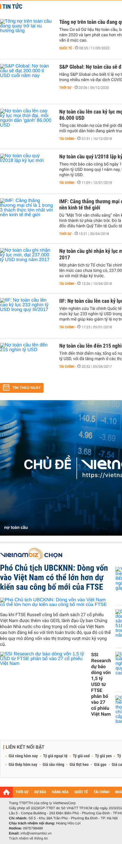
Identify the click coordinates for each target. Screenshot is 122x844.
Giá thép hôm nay (23, 765)
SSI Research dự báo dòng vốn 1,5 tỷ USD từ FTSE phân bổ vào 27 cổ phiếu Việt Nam (101, 684)
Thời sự (65, 88)
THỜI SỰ (22, 792)
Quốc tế (65, 48)
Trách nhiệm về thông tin (28, 838)
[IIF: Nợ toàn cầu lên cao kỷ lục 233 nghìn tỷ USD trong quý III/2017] (26, 316)
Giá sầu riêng (53, 765)
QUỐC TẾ (81, 792)
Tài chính (66, 139)
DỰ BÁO (40, 792)
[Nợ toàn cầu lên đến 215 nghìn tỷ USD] (26, 360)
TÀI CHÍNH (101, 792)
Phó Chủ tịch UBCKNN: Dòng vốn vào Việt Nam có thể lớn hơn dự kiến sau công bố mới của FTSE (54, 577)
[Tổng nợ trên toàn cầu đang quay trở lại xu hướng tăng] (26, 37)
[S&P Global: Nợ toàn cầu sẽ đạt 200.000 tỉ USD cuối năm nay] (26, 82)
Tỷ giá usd (81, 756)
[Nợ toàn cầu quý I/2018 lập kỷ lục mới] (26, 171)
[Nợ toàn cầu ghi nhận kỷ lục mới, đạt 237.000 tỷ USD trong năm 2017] (26, 266)
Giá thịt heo (79, 765)
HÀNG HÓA (60, 792)
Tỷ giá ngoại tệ (55, 756)
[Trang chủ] (6, 792)
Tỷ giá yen (103, 756)
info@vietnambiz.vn (36, 833)
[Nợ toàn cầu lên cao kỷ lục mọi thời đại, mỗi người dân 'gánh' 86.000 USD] (26, 126)
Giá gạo (100, 765)
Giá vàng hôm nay (23, 756)
